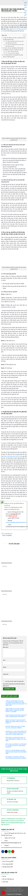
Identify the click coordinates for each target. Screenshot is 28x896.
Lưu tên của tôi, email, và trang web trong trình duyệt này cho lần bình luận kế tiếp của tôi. (14, 683)
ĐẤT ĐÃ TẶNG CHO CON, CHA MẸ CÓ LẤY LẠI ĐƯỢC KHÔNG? (15, 727)
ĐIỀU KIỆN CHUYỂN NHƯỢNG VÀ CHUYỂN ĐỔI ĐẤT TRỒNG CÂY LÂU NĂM (16, 739)
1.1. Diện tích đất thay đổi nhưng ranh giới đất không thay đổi (15, 42)
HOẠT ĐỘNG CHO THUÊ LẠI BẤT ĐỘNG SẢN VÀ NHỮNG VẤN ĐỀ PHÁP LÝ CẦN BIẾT (15, 710)
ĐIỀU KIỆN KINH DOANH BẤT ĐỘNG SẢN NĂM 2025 (14, 627)
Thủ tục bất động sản (6, 533)
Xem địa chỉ (13, 515)
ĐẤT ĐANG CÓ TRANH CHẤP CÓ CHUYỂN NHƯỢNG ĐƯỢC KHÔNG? (16, 757)
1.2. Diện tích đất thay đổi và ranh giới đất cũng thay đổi (15, 45)
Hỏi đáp (20, 891)
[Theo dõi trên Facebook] (2, 851)
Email (4, 667)
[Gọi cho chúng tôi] (9, 851)
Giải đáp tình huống (11, 891)
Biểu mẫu (21, 890)
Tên (4, 660)
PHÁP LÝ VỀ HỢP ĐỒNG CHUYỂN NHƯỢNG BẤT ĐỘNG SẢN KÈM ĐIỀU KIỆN (16, 752)
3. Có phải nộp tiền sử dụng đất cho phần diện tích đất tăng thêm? (13, 55)
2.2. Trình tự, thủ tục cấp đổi (12, 53)
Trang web (5, 674)
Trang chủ (9, 887)
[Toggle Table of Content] (23, 35)
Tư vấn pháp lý (17, 887)
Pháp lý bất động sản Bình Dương (12, 456)
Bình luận (6, 647)
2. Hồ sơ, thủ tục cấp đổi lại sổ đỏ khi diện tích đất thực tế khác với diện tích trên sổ (13, 48)
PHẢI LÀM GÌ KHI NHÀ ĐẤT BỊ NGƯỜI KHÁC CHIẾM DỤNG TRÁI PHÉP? (16, 716)
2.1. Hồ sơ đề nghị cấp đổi (12, 51)
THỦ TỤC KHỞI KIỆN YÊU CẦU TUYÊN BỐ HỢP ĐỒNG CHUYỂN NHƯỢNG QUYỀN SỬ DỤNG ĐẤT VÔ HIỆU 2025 (16, 703)
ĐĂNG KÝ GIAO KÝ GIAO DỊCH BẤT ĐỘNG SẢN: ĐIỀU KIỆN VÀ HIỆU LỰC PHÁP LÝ (16, 721)
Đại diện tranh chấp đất (14, 889)
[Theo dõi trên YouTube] (12, 851)
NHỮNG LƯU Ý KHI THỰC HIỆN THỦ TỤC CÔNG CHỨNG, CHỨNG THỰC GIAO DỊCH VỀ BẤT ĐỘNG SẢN (16, 733)
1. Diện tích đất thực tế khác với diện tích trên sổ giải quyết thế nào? (14, 38)
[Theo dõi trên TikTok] (6, 851)
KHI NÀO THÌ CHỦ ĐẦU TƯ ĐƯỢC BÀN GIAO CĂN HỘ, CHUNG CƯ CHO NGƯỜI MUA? (14, 598)
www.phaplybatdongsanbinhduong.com (16, 522)
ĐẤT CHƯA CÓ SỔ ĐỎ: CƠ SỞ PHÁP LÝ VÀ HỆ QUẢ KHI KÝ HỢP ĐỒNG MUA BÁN (16, 746)
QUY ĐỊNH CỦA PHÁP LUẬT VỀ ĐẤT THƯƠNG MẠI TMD (13, 569)
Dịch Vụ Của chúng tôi (10, 890)
